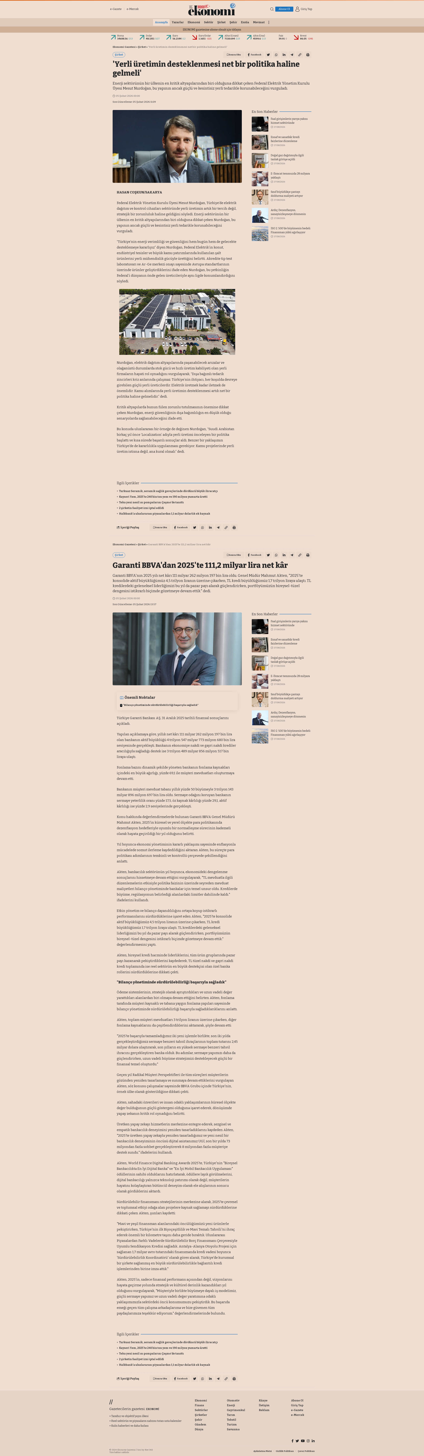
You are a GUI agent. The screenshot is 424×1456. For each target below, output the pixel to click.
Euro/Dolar (205, 35)
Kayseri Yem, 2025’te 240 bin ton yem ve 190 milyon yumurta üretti (163, 496)
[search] (272, 9)
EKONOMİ (152, 1409)
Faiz (281, 35)
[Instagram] (308, 1441)
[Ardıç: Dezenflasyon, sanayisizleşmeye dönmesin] (260, 215)
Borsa (120, 35)
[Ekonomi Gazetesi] (212, 9)
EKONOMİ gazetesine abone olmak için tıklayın (212, 29)
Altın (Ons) (259, 35)
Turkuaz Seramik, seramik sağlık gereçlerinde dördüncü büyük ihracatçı (168, 491)
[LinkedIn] (313, 1441)
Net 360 (149, 1450)
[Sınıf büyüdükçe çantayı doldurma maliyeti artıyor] (260, 197)
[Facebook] (293, 1441)
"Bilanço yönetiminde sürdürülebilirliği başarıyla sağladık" (160, 705)
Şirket (142, 46)
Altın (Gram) (231, 35)
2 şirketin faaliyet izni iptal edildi (141, 508)
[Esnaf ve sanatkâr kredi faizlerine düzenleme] (260, 142)
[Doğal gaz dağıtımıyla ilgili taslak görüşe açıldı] (260, 160)
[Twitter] (297, 1441)
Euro (175, 35)
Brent (303, 35)
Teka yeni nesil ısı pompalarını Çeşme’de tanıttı (151, 502)
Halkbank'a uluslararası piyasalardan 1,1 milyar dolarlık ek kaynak (164, 513)
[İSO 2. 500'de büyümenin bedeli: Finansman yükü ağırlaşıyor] (260, 233)
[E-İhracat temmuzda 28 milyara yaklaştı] (260, 178)
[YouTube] (303, 1441)
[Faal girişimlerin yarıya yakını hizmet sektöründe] (260, 124)
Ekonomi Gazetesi (124, 46)
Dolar (149, 35)
